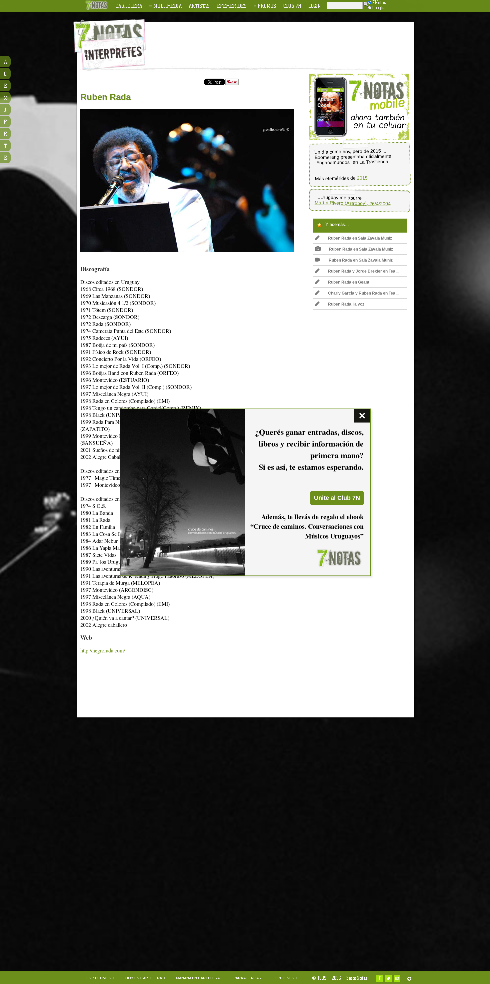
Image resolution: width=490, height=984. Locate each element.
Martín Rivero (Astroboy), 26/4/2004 (353, 203)
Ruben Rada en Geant (348, 282)
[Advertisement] (288, 40)
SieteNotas (357, 978)
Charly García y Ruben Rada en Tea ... (363, 293)
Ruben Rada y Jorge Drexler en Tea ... (363, 271)
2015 (362, 178)
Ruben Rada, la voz (346, 304)
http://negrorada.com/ (102, 650)
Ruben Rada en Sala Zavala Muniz (360, 238)
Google (378, 7)
